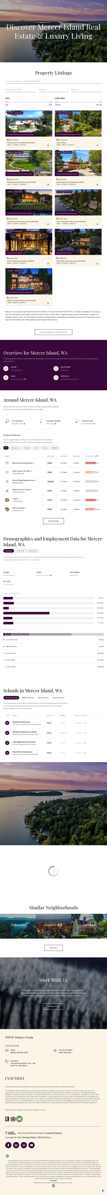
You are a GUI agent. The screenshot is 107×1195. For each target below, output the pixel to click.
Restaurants (16, 448)
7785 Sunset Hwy (18, 492)
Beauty (46, 448)
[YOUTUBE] (31, 1145)
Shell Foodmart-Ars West (22, 471)
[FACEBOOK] (8, 1145)
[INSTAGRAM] (24, 1145)
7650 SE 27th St (18, 510)
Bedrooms (75, 89)
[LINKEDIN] (16, 1145)
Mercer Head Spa (18, 508)
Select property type (13, 89)
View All (53, 948)
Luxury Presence (54, 1133)
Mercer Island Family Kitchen (23, 463)
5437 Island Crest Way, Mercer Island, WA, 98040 (27, 724)
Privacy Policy (29, 1137)
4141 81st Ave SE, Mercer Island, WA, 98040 (25, 754)
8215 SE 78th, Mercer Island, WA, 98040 (24, 744)
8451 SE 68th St (18, 483)
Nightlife (55, 448)
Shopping (28, 448)
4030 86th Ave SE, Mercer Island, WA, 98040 (25, 734)
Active (37, 448)
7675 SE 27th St (18, 501)
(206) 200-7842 (65, 1052)
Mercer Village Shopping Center (24, 480)
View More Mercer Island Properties (53, 332)
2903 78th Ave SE (18, 473)
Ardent (15, 499)
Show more (53, 521)
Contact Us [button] (53, 1006)
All (7, 448)
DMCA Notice (44, 1137)
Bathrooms (42, 89)
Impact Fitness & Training (21, 489)
